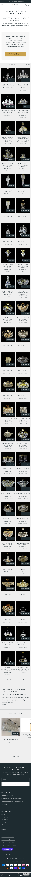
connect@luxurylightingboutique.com (13, 798)
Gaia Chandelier (25, 25)
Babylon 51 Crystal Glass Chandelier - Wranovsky (23, 192)
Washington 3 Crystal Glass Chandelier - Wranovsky (8, 320)
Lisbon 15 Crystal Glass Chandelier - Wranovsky (23, 520)
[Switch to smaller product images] (28, 64)
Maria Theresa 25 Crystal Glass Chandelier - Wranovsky (8, 166)
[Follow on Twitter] (6, 854)
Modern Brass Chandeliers (8, 837)
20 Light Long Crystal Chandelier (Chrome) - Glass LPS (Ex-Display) (10, 739)
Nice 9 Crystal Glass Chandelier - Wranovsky (23, 495)
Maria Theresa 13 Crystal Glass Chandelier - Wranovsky (7, 139)
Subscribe (15, 784)
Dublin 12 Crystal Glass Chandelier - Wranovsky (8, 570)
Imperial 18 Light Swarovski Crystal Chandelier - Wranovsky (23, 87)
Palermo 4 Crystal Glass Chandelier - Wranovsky (23, 470)
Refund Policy (5, 819)
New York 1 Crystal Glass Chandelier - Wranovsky (23, 216)
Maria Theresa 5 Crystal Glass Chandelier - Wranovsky (23, 166)
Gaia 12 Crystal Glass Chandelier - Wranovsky (8, 192)
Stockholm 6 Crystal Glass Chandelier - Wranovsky (23, 395)
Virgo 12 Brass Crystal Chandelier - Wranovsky (23, 669)
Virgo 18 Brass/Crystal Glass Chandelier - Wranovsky (8, 670)
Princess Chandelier (16, 25)
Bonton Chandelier (6, 25)
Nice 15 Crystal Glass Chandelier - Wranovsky (8, 495)
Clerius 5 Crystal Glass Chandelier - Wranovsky (23, 644)
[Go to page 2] (23, 679)
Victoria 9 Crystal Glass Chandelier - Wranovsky (23, 319)
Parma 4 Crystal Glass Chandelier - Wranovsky (8, 470)
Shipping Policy (5, 822)
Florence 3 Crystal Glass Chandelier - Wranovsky (23, 545)
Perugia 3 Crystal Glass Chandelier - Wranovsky (23, 445)
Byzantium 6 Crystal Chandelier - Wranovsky (8, 594)
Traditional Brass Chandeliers (8, 842)
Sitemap (3, 829)
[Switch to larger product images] (26, 64)
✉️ (11, 874)
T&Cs (3, 824)
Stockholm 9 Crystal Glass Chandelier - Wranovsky (8, 395)
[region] (15, 753)
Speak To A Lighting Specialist (15, 54)
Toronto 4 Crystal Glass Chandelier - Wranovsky (8, 370)
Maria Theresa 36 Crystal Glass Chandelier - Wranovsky (23, 113)
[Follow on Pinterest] (14, 854)
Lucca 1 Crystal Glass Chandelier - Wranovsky (8, 520)
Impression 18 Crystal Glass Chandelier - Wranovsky (8, 112)
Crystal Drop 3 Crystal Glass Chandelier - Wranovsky (8, 267)
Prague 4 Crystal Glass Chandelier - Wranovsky (8, 445)
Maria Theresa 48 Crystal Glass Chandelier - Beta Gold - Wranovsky (23, 139)
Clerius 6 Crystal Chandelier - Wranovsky (8, 644)
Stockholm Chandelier (16, 27)
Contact (3, 814)
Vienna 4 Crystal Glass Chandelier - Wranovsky (23, 345)
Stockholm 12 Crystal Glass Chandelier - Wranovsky (23, 370)
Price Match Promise (6, 827)
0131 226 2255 (9, 795)
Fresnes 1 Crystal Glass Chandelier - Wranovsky (23, 241)
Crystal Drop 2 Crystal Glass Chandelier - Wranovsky (23, 267)
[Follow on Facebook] (2, 854)
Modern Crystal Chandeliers (8, 840)
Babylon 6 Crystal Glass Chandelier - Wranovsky (8, 216)
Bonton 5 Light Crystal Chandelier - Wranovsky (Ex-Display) (8, 87)
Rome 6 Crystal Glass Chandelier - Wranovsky (8, 420)
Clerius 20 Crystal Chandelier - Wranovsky (23, 619)
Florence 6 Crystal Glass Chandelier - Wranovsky (8, 545)
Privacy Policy (5, 817)
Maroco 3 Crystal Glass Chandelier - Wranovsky (8, 241)
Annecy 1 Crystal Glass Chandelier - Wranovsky (8, 293)
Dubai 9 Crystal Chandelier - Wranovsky (23, 570)
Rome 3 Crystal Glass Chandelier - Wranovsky (23, 420)
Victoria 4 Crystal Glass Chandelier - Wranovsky (8, 345)
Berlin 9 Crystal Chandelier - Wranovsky (23, 594)
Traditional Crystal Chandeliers (9, 845)
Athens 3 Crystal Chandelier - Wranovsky (8, 619)
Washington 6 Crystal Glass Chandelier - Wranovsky (23, 293)
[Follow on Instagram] (10, 854)
